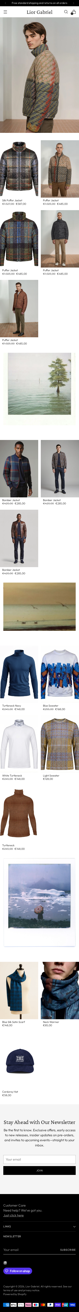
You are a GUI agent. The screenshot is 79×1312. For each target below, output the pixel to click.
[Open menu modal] (5, 12)
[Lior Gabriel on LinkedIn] (5, 1263)
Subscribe (68, 1249)
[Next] (73, 3)
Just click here (13, 1215)
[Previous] (5, 3)
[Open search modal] (66, 12)
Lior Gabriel (32, 1286)
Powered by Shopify (14, 1294)
